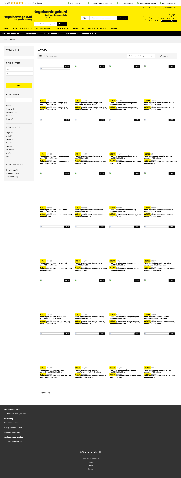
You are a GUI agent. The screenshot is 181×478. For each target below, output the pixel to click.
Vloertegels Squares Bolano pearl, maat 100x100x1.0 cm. (56, 269)
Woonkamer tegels (11, 34)
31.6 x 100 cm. (11, 173)
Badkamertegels (51, 34)
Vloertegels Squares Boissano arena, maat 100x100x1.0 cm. (159, 109)
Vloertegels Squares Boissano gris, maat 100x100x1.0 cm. (91, 162)
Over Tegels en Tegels (22, 28)
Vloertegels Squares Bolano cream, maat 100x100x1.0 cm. (89, 216)
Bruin (8, 136)
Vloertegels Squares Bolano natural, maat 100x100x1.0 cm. (158, 216)
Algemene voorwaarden (90, 459)
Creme (8, 140)
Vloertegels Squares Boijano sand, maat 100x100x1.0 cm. (56, 216)
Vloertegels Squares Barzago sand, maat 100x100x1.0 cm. (123, 109)
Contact (114, 28)
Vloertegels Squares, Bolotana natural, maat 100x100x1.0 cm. (55, 376)
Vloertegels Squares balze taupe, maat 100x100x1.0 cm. (125, 376)
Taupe (8, 150)
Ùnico (8, 119)
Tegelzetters (78, 28)
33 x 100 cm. (10, 177)
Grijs (7, 143)
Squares (9, 116)
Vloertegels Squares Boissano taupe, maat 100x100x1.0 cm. (54, 162)
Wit (7, 153)
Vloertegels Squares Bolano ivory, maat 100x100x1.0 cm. (125, 216)
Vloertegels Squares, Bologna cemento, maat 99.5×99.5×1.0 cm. (91, 376)
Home (6, 28)
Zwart (8, 156)
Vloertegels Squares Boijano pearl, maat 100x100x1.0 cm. (160, 162)
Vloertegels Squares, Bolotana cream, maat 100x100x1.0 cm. (159, 323)
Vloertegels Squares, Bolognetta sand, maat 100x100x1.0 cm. (159, 269)
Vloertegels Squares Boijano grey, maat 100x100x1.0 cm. (125, 162)
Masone (9, 109)
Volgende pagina (46, 393)
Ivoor (8, 146)
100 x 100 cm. (11, 170)
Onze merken (62, 28)
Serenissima (10, 112)
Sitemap (90, 469)
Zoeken (62, 24)
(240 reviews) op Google (23, 3)
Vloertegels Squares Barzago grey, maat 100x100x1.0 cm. (54, 109)
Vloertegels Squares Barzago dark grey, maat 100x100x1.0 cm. (91, 109)
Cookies (90, 466)
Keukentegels (31, 34)
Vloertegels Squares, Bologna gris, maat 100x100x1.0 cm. (91, 269)
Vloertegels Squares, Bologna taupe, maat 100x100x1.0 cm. (124, 269)
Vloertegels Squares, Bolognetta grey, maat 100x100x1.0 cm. (55, 323)
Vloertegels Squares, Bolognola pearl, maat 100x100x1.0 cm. (124, 323)
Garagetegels (71, 34)
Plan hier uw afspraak (169, 21)
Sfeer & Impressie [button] (43, 28)
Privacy (90, 462)
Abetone (9, 106)
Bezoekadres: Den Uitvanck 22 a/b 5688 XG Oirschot (159, 8)
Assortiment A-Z (89, 34)
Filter (19, 85)
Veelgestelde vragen (97, 28)
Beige (8, 133)
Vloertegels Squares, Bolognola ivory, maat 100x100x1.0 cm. (90, 323)
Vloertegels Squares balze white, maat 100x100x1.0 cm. (159, 376)
